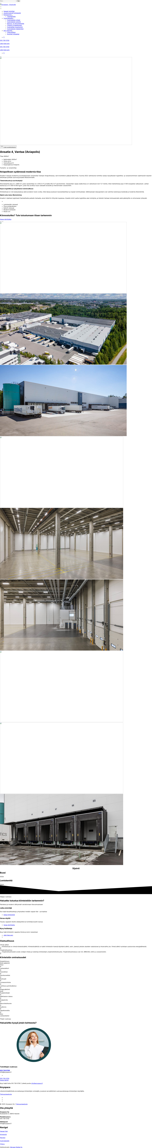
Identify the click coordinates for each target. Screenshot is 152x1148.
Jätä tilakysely (5, 43)
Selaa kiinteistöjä (9, 915)
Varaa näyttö (4, 1080)
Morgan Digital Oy (16, 1147)
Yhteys (2, 1144)
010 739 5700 (4, 40)
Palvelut (2, 1138)
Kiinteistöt (3, 1134)
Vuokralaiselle (4, 1141)
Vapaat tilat (4, 1131)
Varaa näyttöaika (5, 219)
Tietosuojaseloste (6, 1094)
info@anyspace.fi (37, 1083)
